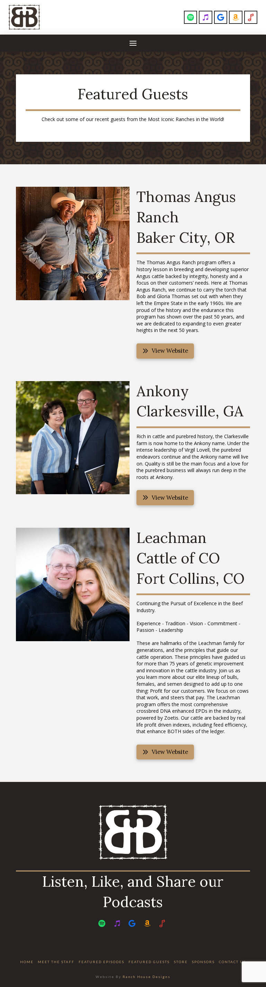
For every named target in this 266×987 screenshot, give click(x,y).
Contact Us (232, 962)
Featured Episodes (101, 962)
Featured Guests (149, 962)
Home (27, 962)
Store (181, 962)
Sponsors (203, 962)
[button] (133, 43)
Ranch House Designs (146, 977)
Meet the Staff (56, 962)
